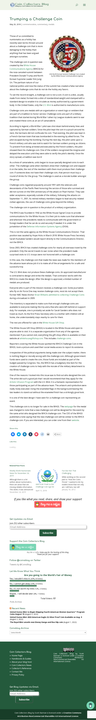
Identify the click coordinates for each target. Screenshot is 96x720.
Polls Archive (16, 601)
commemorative (29, 24)
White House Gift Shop (53, 322)
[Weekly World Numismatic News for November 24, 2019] (23, 481)
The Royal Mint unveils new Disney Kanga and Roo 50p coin (36, 622)
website (75, 420)
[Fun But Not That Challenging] (75, 480)
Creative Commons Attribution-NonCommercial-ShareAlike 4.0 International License (69, 658)
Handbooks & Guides (21, 658)
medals (51, 24)
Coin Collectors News (22, 665)
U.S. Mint (47, 105)
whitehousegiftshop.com (31, 338)
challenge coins (64, 338)
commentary (42, 24)
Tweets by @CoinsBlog (20, 564)
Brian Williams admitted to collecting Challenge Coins (59, 294)
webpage (68, 406)
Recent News (18, 608)
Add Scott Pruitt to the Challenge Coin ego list (45, 485)
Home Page (17, 655)
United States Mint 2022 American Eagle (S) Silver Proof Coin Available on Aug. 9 (46, 617)
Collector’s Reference (21, 668)
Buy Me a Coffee (33, 552)
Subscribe (48, 532)
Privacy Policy (18, 674)
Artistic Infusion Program (21, 382)
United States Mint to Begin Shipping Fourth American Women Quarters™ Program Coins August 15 (47, 613)
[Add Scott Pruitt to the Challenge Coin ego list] (47, 476)
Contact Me (17, 671)
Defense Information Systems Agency (44, 226)
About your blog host (22, 662)
